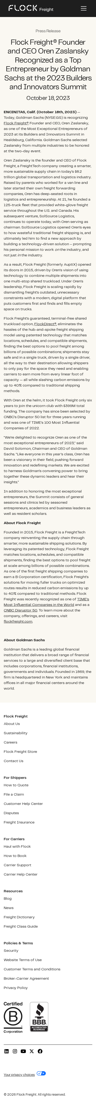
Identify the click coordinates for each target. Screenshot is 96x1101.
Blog (8, 898)
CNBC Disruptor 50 (20, 610)
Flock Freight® (16, 123)
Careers (10, 742)
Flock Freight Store (20, 752)
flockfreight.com (18, 621)
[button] (82, 8)
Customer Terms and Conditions (32, 969)
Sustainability (15, 733)
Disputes (11, 813)
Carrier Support (17, 865)
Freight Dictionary (19, 917)
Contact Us (13, 761)
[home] (31, 8)
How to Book (15, 856)
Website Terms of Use (23, 960)
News (9, 908)
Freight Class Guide (21, 926)
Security (11, 950)
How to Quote (16, 785)
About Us (12, 724)
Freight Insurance (19, 822)
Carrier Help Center (21, 874)
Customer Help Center (23, 804)
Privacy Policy (16, 988)
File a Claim (14, 794)
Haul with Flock (17, 846)
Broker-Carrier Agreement (26, 978)
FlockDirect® (45, 324)
